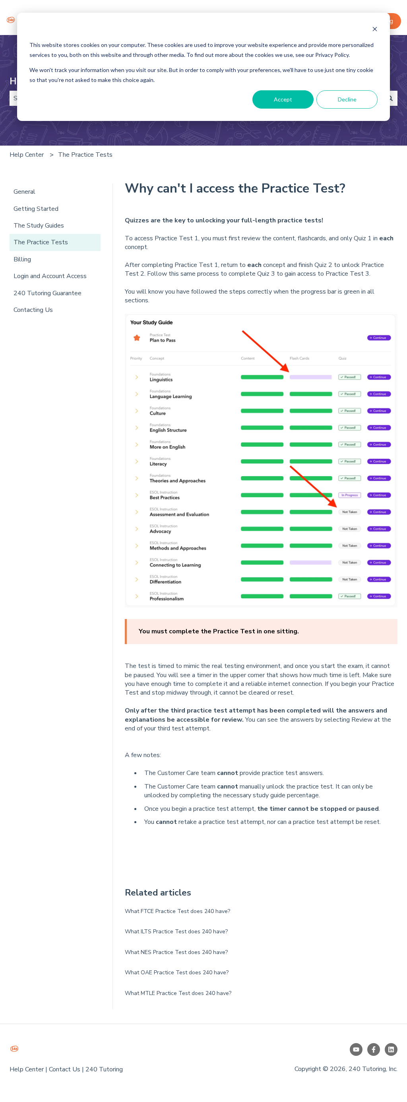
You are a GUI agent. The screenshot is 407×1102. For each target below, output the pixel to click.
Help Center (27, 154)
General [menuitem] (24, 191)
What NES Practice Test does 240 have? (176, 952)
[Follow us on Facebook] (373, 1049)
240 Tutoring (104, 1069)
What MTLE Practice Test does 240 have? (178, 993)
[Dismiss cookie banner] (375, 30)
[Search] (389, 98)
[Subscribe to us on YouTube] (356, 1049)
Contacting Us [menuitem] (33, 310)
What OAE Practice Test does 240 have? (177, 972)
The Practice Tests (85, 154)
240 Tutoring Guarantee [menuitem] (47, 293)
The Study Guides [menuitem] (39, 225)
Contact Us (64, 1069)
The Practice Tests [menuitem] (41, 242)
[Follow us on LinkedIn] (391, 1049)
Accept (283, 99)
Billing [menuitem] (22, 259)
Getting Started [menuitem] (36, 208)
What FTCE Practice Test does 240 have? (177, 911)
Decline (347, 99)
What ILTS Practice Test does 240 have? (176, 931)
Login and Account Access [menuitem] (50, 276)
